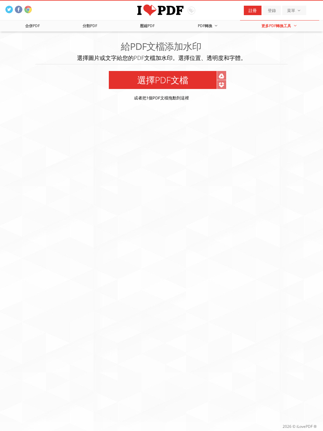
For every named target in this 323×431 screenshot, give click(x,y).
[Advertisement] (161, 160)
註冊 (253, 10)
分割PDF (90, 25)
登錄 (272, 10)
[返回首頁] (161, 9)
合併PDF (32, 25)
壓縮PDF (147, 25)
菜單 (291, 10)
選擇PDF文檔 (162, 80)
